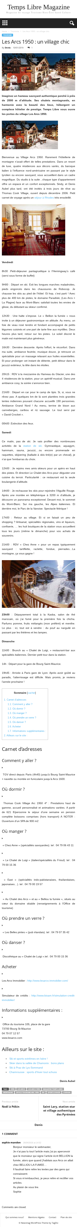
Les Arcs (21, 1089)
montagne (8, 1092)
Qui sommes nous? (14, 1217)
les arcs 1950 (34, 1089)
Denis (7, 47)
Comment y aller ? (20, 704)
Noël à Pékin (10, 1106)
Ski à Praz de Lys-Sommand (26, 1067)
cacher (31, 693)
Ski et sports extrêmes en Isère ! (28, 1058)
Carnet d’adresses (15, 699)
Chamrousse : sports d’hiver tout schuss (33, 1072)
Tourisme (15, 31)
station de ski (32, 445)
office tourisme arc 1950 (27, 1092)
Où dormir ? (16, 708)
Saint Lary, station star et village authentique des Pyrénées (59, 1110)
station (66, 1092)
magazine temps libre (53, 1089)
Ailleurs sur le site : (15, 735)
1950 (12, 1089)
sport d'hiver (54, 1092)
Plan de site (66, 1217)
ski (43, 1092)
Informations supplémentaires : (27, 731)
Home (4, 31)
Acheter (14, 726)
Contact (52, 1217)
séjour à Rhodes (44, 197)
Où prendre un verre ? (22, 717)
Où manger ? (17, 713)
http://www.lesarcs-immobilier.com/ (47, 980)
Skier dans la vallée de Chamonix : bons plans (36, 1063)
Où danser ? (17, 722)
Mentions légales (36, 1217)
